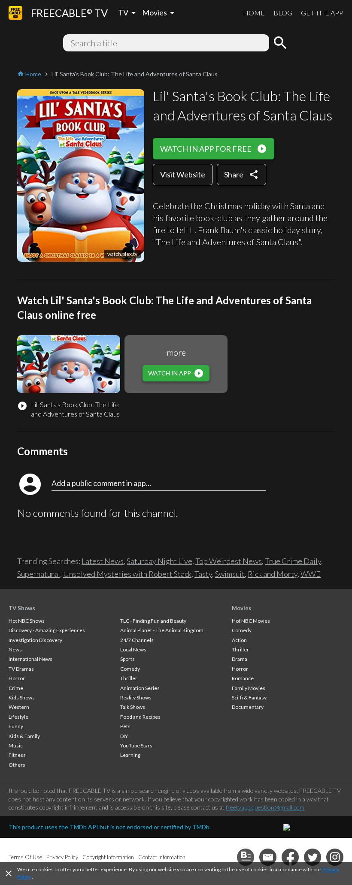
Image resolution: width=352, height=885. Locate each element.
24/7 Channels (137, 640)
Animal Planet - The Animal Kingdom (161, 630)
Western (19, 707)
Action (239, 640)
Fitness (17, 755)
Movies (242, 608)
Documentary (248, 707)
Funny (16, 726)
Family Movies (248, 688)
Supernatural (38, 574)
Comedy (130, 669)
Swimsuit (230, 574)
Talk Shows (132, 707)
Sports (127, 659)
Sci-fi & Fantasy (249, 697)
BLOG (282, 13)
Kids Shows (22, 697)
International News (30, 659)
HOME (254, 13)
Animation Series (140, 688)
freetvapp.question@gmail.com (265, 807)
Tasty (203, 574)
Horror (17, 678)
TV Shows (22, 608)
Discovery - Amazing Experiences (47, 630)
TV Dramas (21, 669)
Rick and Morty (272, 574)
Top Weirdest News (228, 561)
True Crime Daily (293, 561)
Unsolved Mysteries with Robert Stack (127, 574)
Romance (243, 678)
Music (16, 745)
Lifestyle (18, 717)
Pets (125, 726)
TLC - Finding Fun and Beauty (153, 621)
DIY (124, 736)
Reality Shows (136, 697)
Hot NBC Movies (251, 621)
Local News (133, 649)
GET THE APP (322, 13)
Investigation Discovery (35, 640)
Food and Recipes (140, 717)
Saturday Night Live (159, 561)
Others (17, 765)
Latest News (103, 561)
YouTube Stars (136, 745)
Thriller (128, 678)
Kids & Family (24, 736)
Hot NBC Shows (27, 621)
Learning (130, 755)
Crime (16, 688)
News (15, 649)
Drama (239, 659)
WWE (310, 574)
